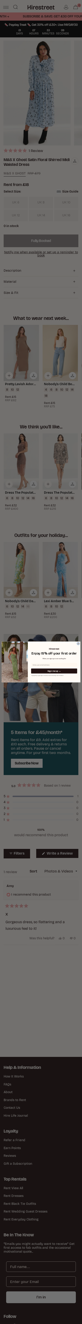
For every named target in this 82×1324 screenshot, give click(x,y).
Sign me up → (54, 671)
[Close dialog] (78, 643)
